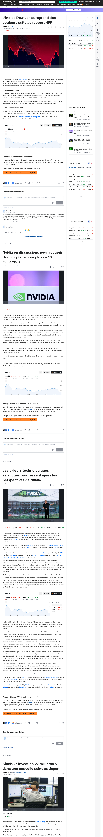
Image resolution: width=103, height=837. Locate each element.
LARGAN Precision (38, 555)
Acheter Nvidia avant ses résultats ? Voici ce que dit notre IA (82, 124)
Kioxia (45, 553)
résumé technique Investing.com (29, 117)
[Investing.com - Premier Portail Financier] (9, 1)
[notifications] (96, 1)
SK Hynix (30, 545)
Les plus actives (72, 167)
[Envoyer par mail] (33, 183)
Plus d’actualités (80, 156)
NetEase (51, 687)
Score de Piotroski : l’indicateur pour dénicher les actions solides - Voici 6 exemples (83, 149)
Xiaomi (46, 685)
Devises (71, 17)
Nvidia (26, 535)
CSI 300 (24, 677)
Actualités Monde (74, 7)
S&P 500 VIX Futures (74, 43)
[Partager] (49, 27)
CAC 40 (70, 35)
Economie (66, 7)
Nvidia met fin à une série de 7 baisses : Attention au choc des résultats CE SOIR (83, 132)
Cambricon (22, 687)
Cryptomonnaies (36, 7)
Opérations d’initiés (96, 7)
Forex (30, 7)
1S (8, 134)
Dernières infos (7, 7)
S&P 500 (71, 48)
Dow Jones (23, 79)
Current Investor (10, 210)
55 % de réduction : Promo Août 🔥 (68, 1)
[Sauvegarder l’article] (53, 27)
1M (11, 134)
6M (14, 134)
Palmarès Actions (74, 163)
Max (22, 134)
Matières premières (50, 7)
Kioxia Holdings (40, 822)
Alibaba (5, 687)
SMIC (27, 685)
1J (5, 134)
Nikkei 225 (28, 547)
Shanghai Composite (51, 677)
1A (16, 134)
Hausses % (81, 167)
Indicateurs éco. (59, 7)
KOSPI (15, 539)
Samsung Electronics (56, 545)
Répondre (7, 221)
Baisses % (88, 167)
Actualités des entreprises (84, 7)
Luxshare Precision (9, 685)
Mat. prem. (82, 17)
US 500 (70, 40)
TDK (61, 553)
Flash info (25, 7)
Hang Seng (13, 679)
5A (19, 134)
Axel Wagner (9, 226)
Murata (13, 555)
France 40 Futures (73, 38)
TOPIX (56, 547)
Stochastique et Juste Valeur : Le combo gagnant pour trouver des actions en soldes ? (82, 141)
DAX (70, 45)
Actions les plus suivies (76, 221)
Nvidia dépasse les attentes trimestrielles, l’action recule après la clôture (83, 116)
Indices (76, 17)
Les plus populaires (17, 7)
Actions (43, 7)
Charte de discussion (8, 207)
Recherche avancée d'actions (68, 4)
